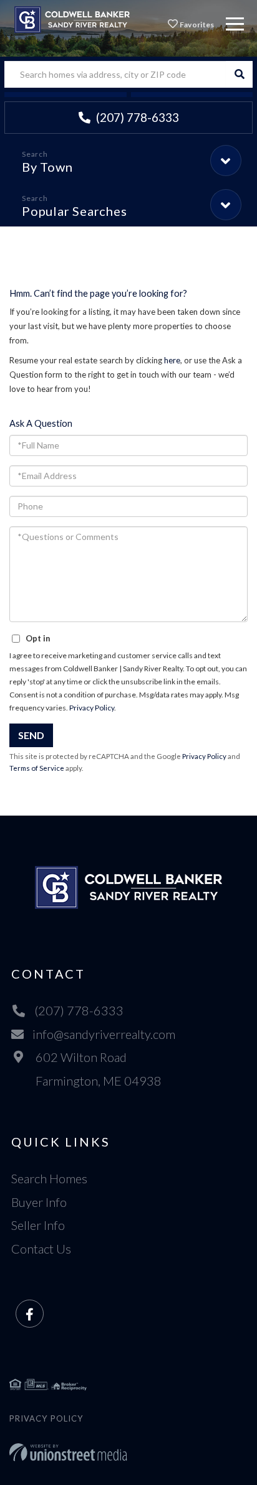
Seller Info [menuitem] (38, 1224)
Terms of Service (36, 768)
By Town (47, 166)
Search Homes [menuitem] (49, 1178)
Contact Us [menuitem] (41, 1248)
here (172, 360)
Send (31, 735)
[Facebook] (29, 1314)
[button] (239, 74)
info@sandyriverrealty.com (103, 1033)
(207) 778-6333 (136, 117)
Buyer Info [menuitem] (39, 1201)
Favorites (196, 24)
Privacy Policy (91, 707)
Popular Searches (74, 210)
